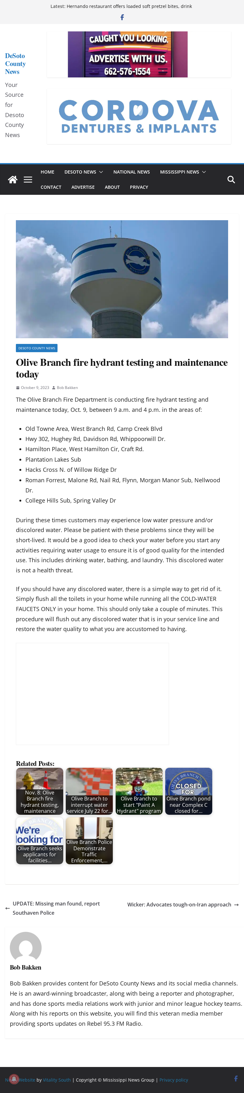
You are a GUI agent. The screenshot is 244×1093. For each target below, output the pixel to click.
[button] (99, 172)
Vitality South (57, 1080)
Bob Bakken (67, 387)
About (112, 187)
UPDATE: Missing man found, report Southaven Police (56, 908)
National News (131, 172)
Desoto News (80, 172)
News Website (20, 1080)
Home (47, 172)
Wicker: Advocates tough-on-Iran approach (179, 904)
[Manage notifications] (14, 1079)
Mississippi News (179, 172)
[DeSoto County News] (12, 179)
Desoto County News (36, 348)
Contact (51, 187)
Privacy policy (173, 1080)
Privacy (139, 187)
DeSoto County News (15, 63)
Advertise (83, 187)
